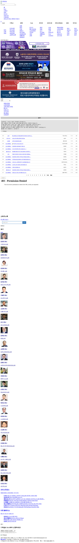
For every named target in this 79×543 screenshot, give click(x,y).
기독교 (5, 10)
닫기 (39, 117)
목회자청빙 (60, 27)
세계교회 (12, 33)
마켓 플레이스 (5, 510)
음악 (41, 27)
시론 (49, 30)
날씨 (41, 35)
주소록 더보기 (4, 219)
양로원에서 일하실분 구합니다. (18, 146)
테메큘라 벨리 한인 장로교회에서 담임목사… (21, 151)
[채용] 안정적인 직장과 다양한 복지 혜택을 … (21, 154)
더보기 (17, 18)
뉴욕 (8, 135)
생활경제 (22, 35)
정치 (5, 30)
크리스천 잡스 (7, 18)
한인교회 (12, 30)
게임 (31, 34)
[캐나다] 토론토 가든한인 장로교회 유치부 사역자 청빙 (20, 495)
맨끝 (51, 175)
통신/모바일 (33, 29)
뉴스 (5, 9)
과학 (31, 35)
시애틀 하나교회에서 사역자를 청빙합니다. (18, 502)
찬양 (68, 33)
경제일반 (22, 37)
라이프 (5, 14)
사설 (49, 27)
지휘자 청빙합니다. (16, 167)
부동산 (21, 30)
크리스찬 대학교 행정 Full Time (18, 138)
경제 (5, 12)
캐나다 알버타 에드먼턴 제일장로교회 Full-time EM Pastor (21, 505)
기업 (21, 29)
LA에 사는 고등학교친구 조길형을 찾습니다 (21, 162)
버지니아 (8, 138)
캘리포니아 (8, 151)
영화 (41, 29)
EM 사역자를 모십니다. (13, 497)
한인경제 (22, 32)
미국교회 (12, 28)
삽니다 (59, 30)
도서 (41, 30)
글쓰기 (3, 177)
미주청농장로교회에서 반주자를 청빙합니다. (21, 159)
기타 (8, 154)
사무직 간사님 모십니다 (18, 143)
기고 (49, 34)
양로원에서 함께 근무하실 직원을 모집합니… (21, 156)
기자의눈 (50, 35)
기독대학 (6, 17)
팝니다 (59, 32)
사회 (5, 31)
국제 (5, 33)
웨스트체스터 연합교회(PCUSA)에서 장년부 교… (22, 135)
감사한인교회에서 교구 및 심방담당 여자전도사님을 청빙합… (24, 499)
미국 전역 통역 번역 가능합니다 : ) (19, 148)
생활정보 (42, 34)
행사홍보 (6, 113)
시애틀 (8, 141)
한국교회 (12, 31)
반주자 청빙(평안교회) (16, 141)
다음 (48, 175)
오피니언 (6, 15)
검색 (24, 222)
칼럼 (49, 29)
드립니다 (59, 34)
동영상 (13, 18)
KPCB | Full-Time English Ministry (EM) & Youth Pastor (21, 500)
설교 (68, 28)
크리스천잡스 (5, 489)
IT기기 (31, 27)
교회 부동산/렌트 (8, 106)
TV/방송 (42, 32)
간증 (68, 31)
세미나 (69, 30)
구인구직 (59, 35)
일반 (68, 34)
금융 (21, 26)
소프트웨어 (33, 30)
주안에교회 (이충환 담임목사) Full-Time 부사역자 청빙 (23, 503)
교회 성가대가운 (10, 521)
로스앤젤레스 (8, 143)
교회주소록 (13, 34)
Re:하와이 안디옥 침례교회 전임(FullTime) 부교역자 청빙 (21, 507)
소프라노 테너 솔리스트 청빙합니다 (19, 164)
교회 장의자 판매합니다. (13, 519)
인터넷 (31, 32)
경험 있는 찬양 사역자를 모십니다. (19, 172)
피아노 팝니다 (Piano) (14, 518)
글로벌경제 (23, 34)
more (2, 232)
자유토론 (6, 114)
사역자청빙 (60, 29)
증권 (21, 27)
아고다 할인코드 (10, 516)
